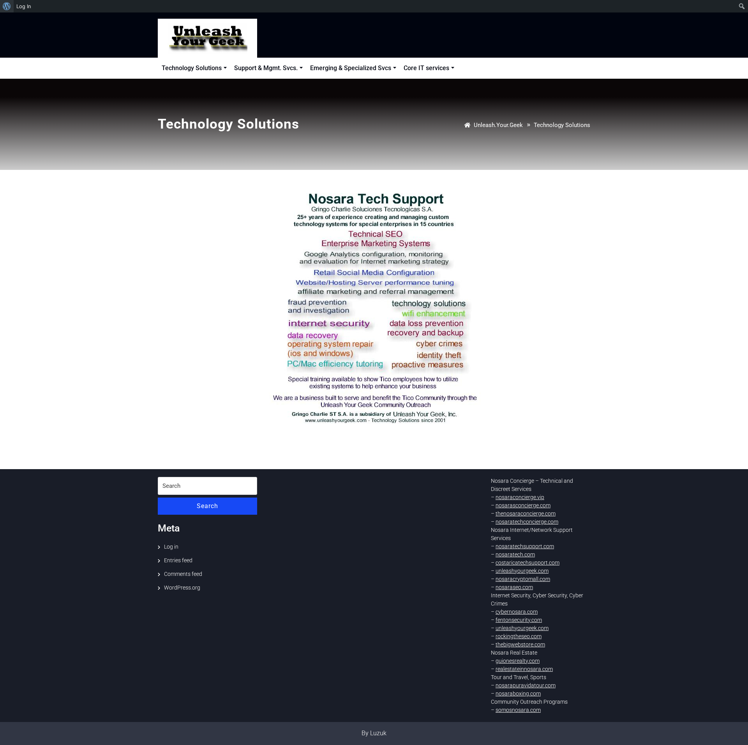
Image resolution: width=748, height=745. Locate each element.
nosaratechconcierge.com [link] (527, 522)
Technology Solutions (192, 68)
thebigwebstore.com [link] (520, 644)
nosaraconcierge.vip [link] (520, 497)
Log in (171, 547)
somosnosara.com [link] (518, 710)
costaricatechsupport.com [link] (527, 563)
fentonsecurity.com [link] (519, 620)
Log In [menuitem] (23, 6)
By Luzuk (374, 733)
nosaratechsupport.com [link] (525, 546)
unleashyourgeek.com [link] (522, 571)
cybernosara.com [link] (517, 612)
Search (207, 506)
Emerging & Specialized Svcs (350, 68)
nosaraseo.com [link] (514, 587)
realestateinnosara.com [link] (524, 669)
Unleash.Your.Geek (498, 125)
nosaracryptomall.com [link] (523, 579)
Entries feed (178, 560)
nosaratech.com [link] (515, 554)
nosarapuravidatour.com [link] (526, 685)
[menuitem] (7, 6)
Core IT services (426, 68)
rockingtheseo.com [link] (519, 636)
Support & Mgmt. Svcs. (266, 68)
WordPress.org (182, 587)
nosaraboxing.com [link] (518, 693)
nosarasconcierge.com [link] (523, 505)
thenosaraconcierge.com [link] (526, 513)
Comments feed (183, 574)
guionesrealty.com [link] (518, 661)
